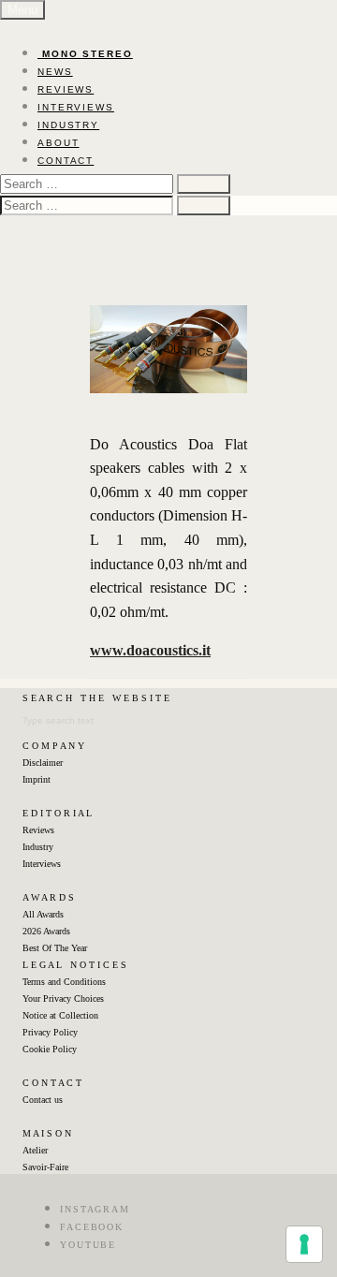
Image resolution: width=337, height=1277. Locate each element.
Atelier (35, 1150)
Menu (22, 10)
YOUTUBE (88, 1245)
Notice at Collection (60, 1015)
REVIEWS (65, 89)
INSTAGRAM (95, 1209)
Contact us (42, 1099)
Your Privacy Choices (63, 998)
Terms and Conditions (64, 981)
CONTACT (65, 160)
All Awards (43, 914)
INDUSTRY (68, 125)
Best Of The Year (54, 948)
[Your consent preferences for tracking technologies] (304, 1244)
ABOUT (58, 143)
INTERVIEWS (75, 107)
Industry (37, 847)
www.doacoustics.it (150, 650)
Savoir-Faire (45, 1167)
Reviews (38, 830)
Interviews (41, 864)
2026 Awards (46, 931)
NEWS (55, 71)
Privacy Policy (50, 1032)
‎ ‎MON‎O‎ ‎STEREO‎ (85, 54)
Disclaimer (42, 762)
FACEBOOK (92, 1227)
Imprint (36, 779)
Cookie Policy (49, 1049)
